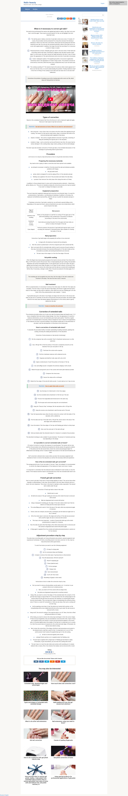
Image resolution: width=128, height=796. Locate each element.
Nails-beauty (30, 2)
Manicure (27, 9)
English (102, 3)
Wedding (35, 9)
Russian (2, 795)
